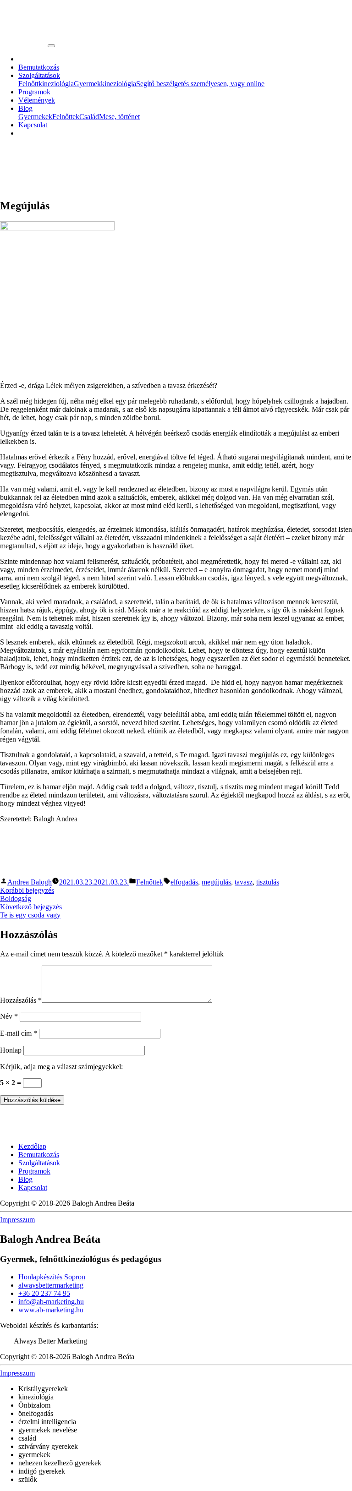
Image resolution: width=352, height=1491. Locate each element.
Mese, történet (119, 116)
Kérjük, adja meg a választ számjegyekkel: (61, 1066)
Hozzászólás (21, 1000)
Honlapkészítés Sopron (51, 1277)
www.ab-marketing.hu (50, 1310)
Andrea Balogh (29, 882)
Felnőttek (65, 116)
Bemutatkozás (38, 67)
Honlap (11, 1050)
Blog (25, 108)
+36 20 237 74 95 (44, 1293)
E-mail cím (18, 1033)
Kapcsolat (32, 125)
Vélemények (36, 100)
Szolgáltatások (39, 75)
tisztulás (267, 882)
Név (9, 1016)
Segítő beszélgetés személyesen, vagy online (200, 83)
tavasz (244, 882)
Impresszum (17, 1219)
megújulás (216, 882)
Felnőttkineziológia (46, 83)
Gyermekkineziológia (105, 83)
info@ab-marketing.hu (51, 1301)
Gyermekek (35, 116)
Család (89, 116)
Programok (34, 92)
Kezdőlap (32, 1146)
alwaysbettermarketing (50, 1285)
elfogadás (184, 882)
